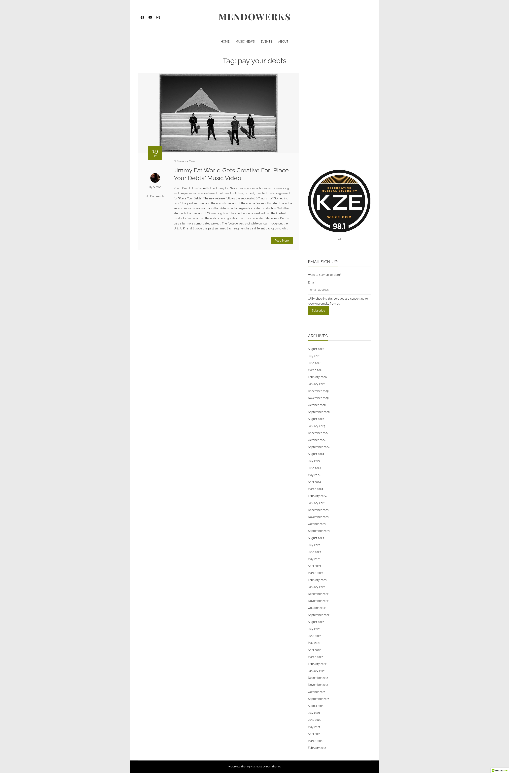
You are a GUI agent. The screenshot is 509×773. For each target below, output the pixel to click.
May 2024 (314, 475)
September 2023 (318, 530)
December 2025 (318, 391)
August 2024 (316, 453)
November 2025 (318, 398)
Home (225, 41)
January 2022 (316, 670)
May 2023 (314, 558)
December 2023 (318, 510)
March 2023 (315, 572)
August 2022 (316, 621)
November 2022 (318, 600)
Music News (245, 41)
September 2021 (318, 698)
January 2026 (316, 384)
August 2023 (316, 538)
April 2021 (314, 733)
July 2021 (314, 712)
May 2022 (314, 642)
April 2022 (314, 650)
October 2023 (316, 523)
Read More (282, 240)
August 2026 (316, 349)
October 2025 (317, 405)
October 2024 (317, 440)
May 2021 (314, 726)
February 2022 (317, 663)
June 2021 (314, 719)
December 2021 (318, 677)
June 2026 (314, 363)
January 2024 (316, 503)
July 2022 (314, 628)
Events (266, 41)
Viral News (256, 766)
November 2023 (318, 517)
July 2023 (314, 545)
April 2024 (314, 482)
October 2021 (316, 691)
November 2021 (318, 684)
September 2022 (318, 615)
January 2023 (316, 586)
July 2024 (314, 460)
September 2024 (319, 447)
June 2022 (314, 635)
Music (192, 161)
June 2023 (314, 552)
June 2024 (314, 468)
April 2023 (314, 565)
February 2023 (317, 580)
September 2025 (319, 412)
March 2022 (315, 656)
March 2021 (315, 740)
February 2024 (317, 495)
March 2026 (315, 370)
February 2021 (317, 747)
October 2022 (316, 607)
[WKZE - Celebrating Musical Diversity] (339, 200)
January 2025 (316, 426)
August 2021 (316, 705)
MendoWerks (254, 16)
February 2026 (317, 377)
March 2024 (315, 488)
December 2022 (318, 593)
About (283, 41)
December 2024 (318, 433)
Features (182, 161)
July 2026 (314, 356)
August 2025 (316, 418)
